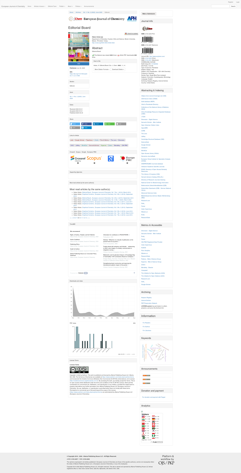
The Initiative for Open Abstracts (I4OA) (153, 273)
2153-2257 (148, 60)
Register (230, 2)
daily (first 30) (121, 354)
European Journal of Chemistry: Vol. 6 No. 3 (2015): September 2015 (112, 198)
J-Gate (143, 116)
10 (80, 218)
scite (72, 140)
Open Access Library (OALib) (150, 153)
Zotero (110, 145)
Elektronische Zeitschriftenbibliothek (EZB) (154, 185)
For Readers (146, 323)
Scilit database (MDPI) (148, 101)
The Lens (113, 140)
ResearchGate (145, 217)
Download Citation (117, 69)
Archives (78, 12)
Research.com (145, 200)
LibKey (78, 145)
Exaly (143, 215)
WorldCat (84, 145)
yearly (133, 354)
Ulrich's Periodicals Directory (149, 104)
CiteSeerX (144, 148)
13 (86, 218)
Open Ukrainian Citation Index (150, 125)
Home (29, 6)
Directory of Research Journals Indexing (153, 180)
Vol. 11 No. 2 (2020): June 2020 (92, 12)
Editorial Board (86, 192)
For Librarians (147, 330)
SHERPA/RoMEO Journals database (152, 164)
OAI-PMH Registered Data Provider (151, 242)
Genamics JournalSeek (148, 156)
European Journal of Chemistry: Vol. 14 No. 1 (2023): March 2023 (111, 200)
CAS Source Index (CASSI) (149, 99)
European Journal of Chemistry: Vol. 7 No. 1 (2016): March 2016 (111, 192)
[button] (75, 123)
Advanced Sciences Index (149, 193)
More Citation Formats (102, 69)
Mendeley (117, 145)
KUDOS (143, 248)
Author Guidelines (75, 239)
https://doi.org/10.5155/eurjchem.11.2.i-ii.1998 (78, 75)
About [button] (70, 6)
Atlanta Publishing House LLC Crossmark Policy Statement (83, 254)
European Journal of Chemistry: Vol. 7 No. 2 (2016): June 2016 (113, 215)
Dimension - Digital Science (149, 119)
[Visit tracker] (142, 411)
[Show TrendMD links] (134, 273)
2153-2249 (148, 58)
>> (89, 218)
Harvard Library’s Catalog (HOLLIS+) (152, 177)
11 (82, 218)
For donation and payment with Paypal (153, 397)
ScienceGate (145, 142)
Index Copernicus (146, 209)
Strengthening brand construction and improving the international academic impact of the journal (117, 264)
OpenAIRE (144, 128)
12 (84, 218)
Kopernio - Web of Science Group (151, 262)
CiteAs (96, 140)
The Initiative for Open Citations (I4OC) (153, 276)
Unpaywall (144, 270)
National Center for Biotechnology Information (155, 183)
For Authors (146, 326)
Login (237, 2)
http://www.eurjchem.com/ (157, 56)
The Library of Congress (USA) (150, 174)
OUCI (72, 145)
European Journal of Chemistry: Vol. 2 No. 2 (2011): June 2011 (113, 202)
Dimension (121, 140)
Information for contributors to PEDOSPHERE (115, 235)
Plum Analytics (145, 250)
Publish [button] (61, 6)
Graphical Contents (88, 194)
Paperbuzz (89, 140)
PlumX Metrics (104, 140)
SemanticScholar (94, 145)
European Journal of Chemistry (13, 6)
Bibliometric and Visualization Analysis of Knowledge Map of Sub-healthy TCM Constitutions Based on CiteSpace (119, 255)
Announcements (89, 6)
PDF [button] (78, 64)
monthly (128, 354)
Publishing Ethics (75, 244)
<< (70, 218)
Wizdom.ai (144, 212)
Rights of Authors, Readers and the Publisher (82, 235)
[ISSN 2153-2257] (147, 50)
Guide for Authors (75, 249)
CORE (143, 131)
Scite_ (143, 203)
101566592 (154, 64)
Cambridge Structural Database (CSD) (152, 139)
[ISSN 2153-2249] (147, 39)
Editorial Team (52, 6)
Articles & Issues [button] (39, 6)
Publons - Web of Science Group (151, 259)
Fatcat (143, 206)
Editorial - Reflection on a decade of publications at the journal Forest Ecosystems (118, 240)
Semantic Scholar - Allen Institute (151, 122)
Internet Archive (146, 300)
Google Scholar (79, 140)
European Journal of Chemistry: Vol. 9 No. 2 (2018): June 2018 (113, 211)
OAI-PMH (124, 145)
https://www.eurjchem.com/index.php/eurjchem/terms (118, 377)
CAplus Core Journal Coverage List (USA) (153, 96)
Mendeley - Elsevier (147, 267)
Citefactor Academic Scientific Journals (152, 166)
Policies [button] (78, 6)
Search (233, 6)
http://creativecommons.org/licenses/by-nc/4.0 (84, 381)
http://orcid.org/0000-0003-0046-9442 (103, 43)
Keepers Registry (146, 297)
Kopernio (103, 145)
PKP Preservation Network (149, 303)
